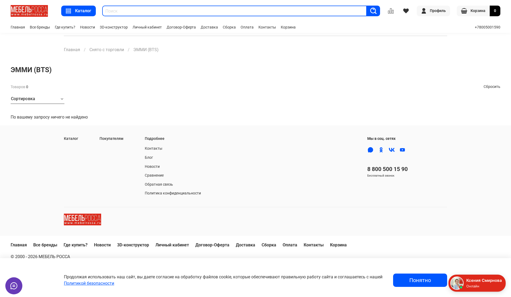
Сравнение (154, 175)
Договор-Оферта (181, 27)
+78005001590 (487, 27)
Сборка (229, 27)
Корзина (288, 27)
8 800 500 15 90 (387, 169)
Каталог (83, 10)
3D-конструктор (114, 27)
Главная (18, 27)
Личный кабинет (147, 27)
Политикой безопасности (89, 283)
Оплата (247, 27)
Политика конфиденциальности (173, 193)
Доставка (209, 27)
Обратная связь (159, 184)
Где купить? (65, 27)
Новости (87, 27)
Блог (149, 157)
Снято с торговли (106, 49)
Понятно (420, 280)
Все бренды (40, 27)
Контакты (267, 27)
